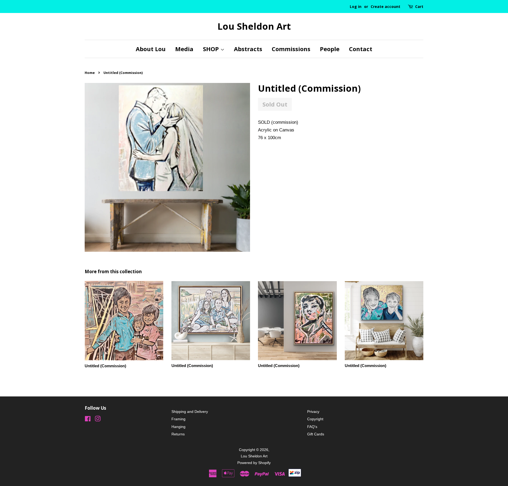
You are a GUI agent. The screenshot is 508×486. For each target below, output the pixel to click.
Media (184, 49)
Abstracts (248, 49)
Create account (385, 6)
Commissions (291, 49)
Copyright (315, 419)
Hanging (178, 427)
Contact (360, 49)
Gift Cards (315, 434)
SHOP (211, 49)
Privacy (313, 411)
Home (90, 72)
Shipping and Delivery (189, 411)
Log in (355, 6)
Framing (178, 419)
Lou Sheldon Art (254, 26)
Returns (178, 434)
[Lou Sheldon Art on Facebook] (88, 420)
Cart (419, 6)
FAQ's (312, 427)
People (329, 49)
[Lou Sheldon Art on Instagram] (98, 420)
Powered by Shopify (254, 463)
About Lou (151, 49)
